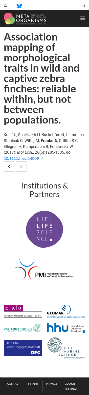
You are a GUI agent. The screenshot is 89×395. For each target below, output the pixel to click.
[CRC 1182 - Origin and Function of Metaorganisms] (25, 18)
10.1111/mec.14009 (21, 158)
